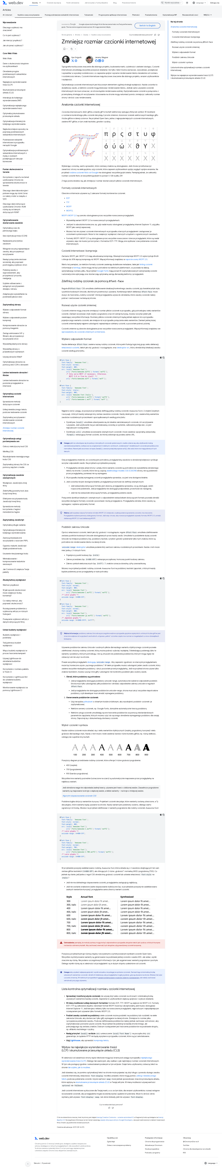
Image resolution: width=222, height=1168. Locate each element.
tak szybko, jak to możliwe (79, 1067)
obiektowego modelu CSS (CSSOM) (122, 471)
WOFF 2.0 (72, 215)
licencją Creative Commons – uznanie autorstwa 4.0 (115, 1117)
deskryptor (74, 547)
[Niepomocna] (158, 35)
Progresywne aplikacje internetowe (113, 15)
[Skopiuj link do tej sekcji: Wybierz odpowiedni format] (93, 339)
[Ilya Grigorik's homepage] (76, 61)
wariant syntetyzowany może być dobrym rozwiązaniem (118, 978)
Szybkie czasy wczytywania (28, 15)
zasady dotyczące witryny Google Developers (116, 1120)
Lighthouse (75, 1040)
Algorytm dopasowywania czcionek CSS (79, 796)
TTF (67, 202)
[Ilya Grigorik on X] (72, 61)
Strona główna (67, 35)
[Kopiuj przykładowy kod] (163, 357)
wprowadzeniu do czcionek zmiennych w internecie (83, 332)
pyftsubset (87, 702)
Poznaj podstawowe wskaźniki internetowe (62, 15)
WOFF (69, 206)
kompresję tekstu (101, 1040)
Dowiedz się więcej (54, 3)
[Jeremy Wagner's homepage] (103, 61)
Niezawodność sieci (190, 15)
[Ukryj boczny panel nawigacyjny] (28, 1164)
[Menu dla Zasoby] (41, 2)
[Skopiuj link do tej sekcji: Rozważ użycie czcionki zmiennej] (98, 305)
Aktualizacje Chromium (153, 1145)
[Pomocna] (155, 35)
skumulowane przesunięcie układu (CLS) (93, 1082)
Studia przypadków (152, 1149)
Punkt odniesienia (72, 3)
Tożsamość (88, 15)
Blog (115, 3)
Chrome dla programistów (154, 1142)
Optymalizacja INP (170, 15)
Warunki (37, 1163)
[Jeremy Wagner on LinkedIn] (99, 61)
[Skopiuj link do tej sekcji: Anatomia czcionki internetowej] (102, 104)
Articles (7, 10)
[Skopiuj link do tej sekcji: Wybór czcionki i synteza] (90, 725)
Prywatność (46, 1163)
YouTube (186, 1145)
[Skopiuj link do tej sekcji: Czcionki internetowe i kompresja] (99, 251)
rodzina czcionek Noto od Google (83, 172)
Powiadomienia (151, 15)
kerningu (77, 268)
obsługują (98, 662)
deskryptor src (123, 348)
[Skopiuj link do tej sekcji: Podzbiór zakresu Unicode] (91, 527)
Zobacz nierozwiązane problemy (119, 1145)
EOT (68, 198)
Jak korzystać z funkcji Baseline (96, 3)
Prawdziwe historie (129, 3)
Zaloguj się (214, 3)
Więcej (207, 15)
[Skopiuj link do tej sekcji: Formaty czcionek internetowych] (99, 188)
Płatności (136, 15)
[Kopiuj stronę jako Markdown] (72, 49)
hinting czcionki (145, 264)
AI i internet (7, 15)
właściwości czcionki (70, 348)
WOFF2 (69, 211)
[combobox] (171, 3)
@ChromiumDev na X (191, 1142)
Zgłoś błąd (111, 1142)
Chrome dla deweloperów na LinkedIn (197, 1149)
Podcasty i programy (152, 1153)
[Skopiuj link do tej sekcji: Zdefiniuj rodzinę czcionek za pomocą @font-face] (126, 281)
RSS (184, 1153)
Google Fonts (103, 271)
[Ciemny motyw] (160, 357)
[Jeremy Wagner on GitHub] (96, 61)
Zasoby (35, 3)
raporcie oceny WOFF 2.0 (136, 259)
